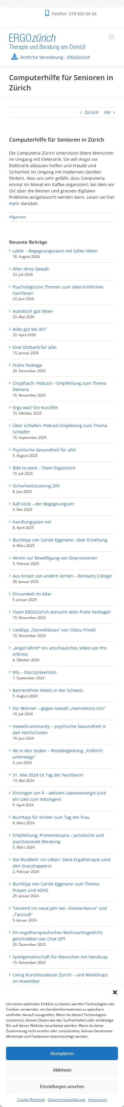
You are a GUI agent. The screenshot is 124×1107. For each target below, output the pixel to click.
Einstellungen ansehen (62, 1086)
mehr (14, 203)
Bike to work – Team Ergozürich (44, 468)
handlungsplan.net (32, 522)
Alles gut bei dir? (29, 329)
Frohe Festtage (27, 365)
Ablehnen (62, 1069)
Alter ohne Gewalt (31, 269)
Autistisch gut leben (33, 311)
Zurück (91, 112)
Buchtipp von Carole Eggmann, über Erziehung (60, 540)
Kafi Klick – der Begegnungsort (43, 504)
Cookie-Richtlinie (31, 1099)
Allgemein (17, 216)
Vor (107, 112)
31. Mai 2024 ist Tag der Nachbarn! (48, 775)
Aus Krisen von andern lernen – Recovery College (62, 576)
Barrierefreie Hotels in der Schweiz (48, 690)
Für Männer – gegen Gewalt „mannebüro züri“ (59, 708)
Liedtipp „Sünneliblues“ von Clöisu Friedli (54, 630)
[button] (115, 992)
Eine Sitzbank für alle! (35, 347)
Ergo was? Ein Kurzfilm (35, 407)
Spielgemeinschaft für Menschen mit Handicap (60, 957)
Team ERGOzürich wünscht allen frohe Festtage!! (62, 612)
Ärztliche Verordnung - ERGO (55, 57)
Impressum (97, 1099)
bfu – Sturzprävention (35, 672)
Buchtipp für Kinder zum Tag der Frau (51, 817)
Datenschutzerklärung (66, 1099)
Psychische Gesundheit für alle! (44, 450)
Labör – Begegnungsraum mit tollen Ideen (55, 251)
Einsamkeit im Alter (32, 594)
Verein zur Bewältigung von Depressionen (55, 558)
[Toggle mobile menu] (112, 36)
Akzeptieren (62, 1053)
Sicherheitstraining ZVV (36, 486)
